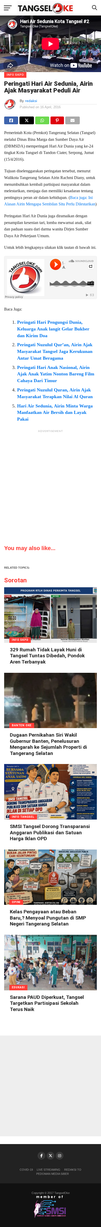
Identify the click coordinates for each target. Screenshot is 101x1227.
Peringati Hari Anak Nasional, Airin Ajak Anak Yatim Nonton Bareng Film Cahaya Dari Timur (55, 374)
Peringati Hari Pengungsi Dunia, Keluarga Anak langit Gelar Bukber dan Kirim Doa (53, 329)
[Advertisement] (50, 485)
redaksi (31, 101)
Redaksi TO (72, 1169)
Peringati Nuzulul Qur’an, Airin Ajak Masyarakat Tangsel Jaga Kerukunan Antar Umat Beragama (54, 351)
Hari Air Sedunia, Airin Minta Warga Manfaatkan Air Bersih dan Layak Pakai (55, 412)
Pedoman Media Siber (52, 1173)
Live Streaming (48, 1169)
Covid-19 (26, 1169)
